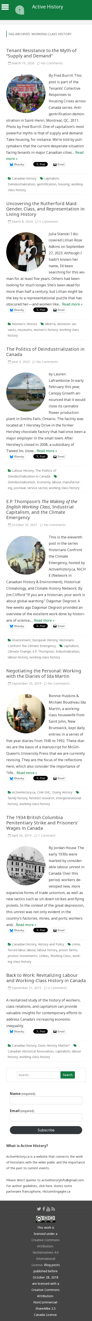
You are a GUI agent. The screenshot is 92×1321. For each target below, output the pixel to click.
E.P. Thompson (43, 651)
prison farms (68, 950)
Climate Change (19, 651)
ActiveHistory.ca (23, 792)
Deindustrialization (21, 184)
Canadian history (24, 178)
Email (22, 1111)
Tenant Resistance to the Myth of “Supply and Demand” (41, 53)
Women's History (24, 324)
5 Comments (48, 221)
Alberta (50, 324)
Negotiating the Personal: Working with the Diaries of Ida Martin (43, 673)
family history (17, 798)
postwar (19, 488)
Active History (47, 7)
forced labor (16, 950)
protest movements (22, 956)
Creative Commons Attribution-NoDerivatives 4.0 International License (45, 1252)
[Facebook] (43, 1209)
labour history (18, 657)
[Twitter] (39, 1209)
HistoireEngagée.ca (56, 1191)
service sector (37, 488)
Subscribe (46, 1130)
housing (63, 184)
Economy (43, 482)
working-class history (64, 488)
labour (56, 482)
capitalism (51, 178)
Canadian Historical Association (31, 1051)
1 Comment (47, 835)
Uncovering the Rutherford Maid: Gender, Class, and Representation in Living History (45, 208)
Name (22, 1093)
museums (25, 330)
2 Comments (57, 988)
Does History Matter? (54, 1045)
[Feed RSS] (53, 1209)
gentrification (46, 184)
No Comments (52, 63)
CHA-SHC (43, 792)
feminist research (41, 798)
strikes (44, 956)
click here (45, 1186)
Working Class (60, 956)
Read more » (72, 304)
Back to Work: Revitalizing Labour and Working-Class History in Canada (46, 977)
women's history (46, 330)
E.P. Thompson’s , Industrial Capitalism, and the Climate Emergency (41, 509)
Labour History (22, 470)
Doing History (62, 792)
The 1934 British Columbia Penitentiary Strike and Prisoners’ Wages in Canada (42, 822)
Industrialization (67, 651)
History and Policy (51, 944)
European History (44, 640)
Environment (21, 640)
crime (76, 944)
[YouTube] (48, 1209)
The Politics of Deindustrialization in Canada (45, 351)
